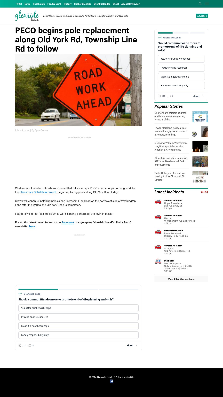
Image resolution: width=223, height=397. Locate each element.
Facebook (68, 222)
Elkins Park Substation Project (38, 192)
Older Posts (78, 357)
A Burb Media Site (125, 377)
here (32, 226)
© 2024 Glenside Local (100, 377)
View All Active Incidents (181, 279)
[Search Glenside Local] (200, 4)
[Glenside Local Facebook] (111, 381)
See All (204, 191)
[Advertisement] (79, 162)
